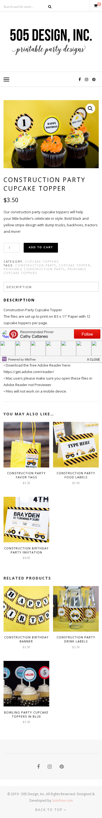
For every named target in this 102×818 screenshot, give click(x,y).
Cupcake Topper (74, 265)
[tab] (51, 287)
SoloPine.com (62, 800)
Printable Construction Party (34, 269)
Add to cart (41, 247)
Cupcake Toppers (42, 261)
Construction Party (35, 265)
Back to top (49, 809)
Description (19, 287)
